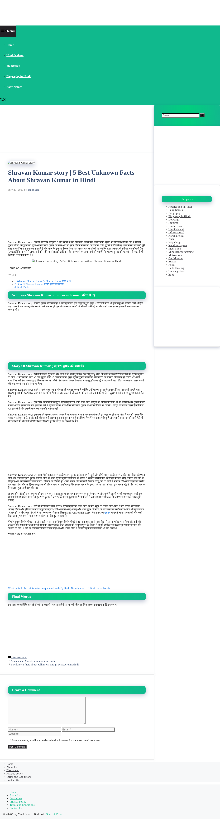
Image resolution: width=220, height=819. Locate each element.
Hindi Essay (175, 226)
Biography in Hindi (18, 76)
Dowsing (173, 219)
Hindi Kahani (15, 55)
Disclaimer (12, 770)
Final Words (23, 286)
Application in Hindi (180, 206)
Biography (174, 213)
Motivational (175, 255)
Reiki (171, 264)
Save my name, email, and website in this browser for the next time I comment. (56, 740)
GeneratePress (54, 814)
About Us (11, 767)
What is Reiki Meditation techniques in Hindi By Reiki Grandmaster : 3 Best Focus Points (59, 588)
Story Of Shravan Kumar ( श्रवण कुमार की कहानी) (40, 284)
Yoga (171, 274)
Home (10, 44)
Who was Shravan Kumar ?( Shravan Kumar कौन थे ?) (44, 281)
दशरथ (107, 512)
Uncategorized (176, 271)
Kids (171, 238)
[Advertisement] (77, 129)
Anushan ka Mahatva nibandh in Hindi (33, 661)
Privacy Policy (14, 773)
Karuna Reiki (176, 235)
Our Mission (175, 258)
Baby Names (14, 86)
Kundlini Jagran (177, 245)
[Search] (202, 115)
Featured (173, 222)
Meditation (13, 65)
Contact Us (12, 780)
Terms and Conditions (18, 776)
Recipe (172, 261)
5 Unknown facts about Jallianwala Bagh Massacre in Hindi (45, 664)
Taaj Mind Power (20, 12)
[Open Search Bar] (3, 100)
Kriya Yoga (174, 242)
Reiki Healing (176, 268)
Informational (19, 657)
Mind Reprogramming (181, 251)
